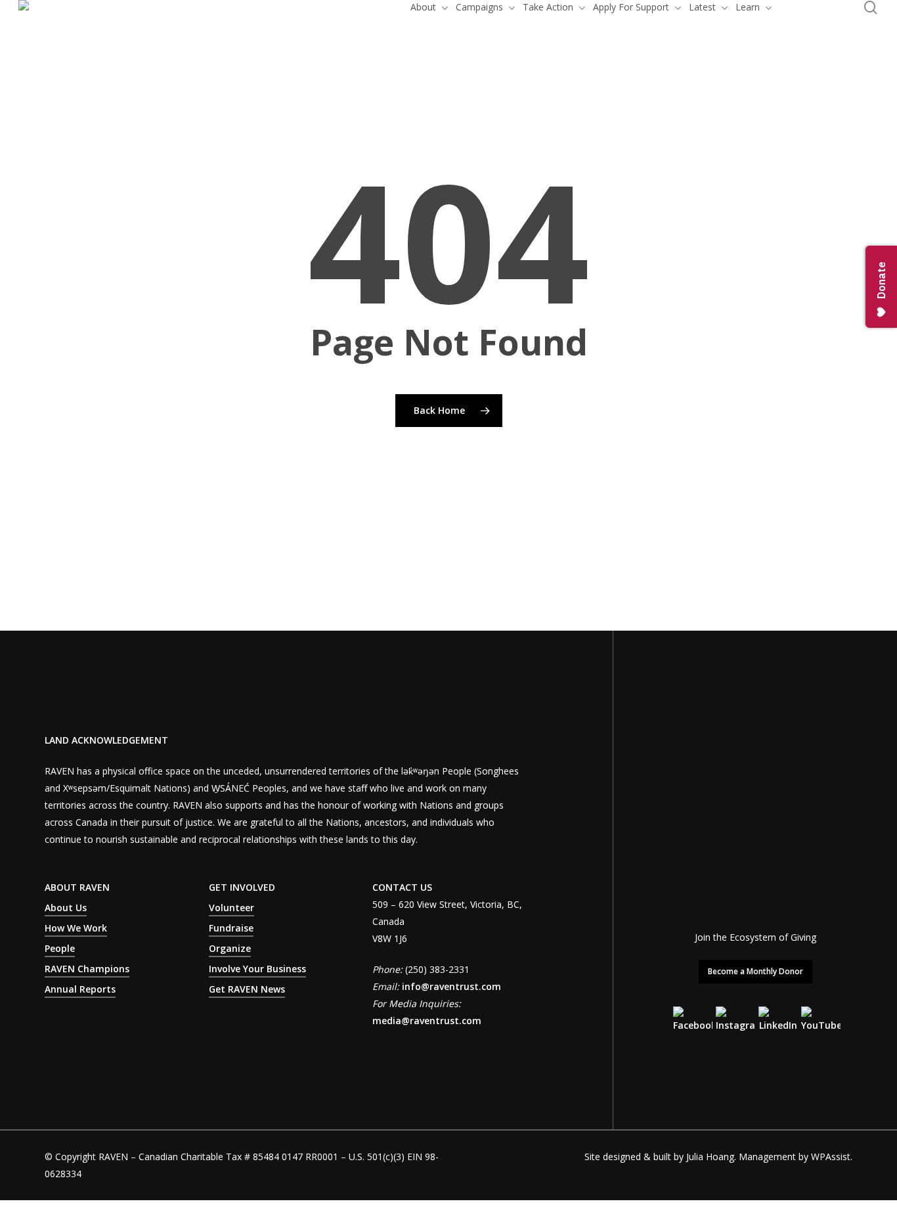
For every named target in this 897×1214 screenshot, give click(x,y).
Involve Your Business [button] (257, 968)
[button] (755, 971)
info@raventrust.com (451, 986)
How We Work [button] (76, 928)
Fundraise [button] (231, 928)
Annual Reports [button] (80, 989)
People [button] (60, 948)
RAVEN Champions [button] (87, 968)
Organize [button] (230, 948)
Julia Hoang (710, 1156)
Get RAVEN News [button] (247, 989)
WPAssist (830, 1156)
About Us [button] (66, 907)
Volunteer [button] (231, 907)
